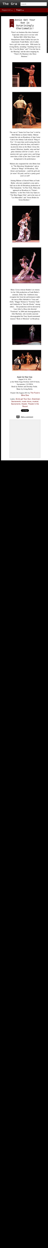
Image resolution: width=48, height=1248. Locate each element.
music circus (26, 401)
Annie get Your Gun (23, 399)
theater (24, 404)
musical (35, 401)
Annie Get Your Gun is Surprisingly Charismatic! (25, 24)
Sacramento (16, 404)
